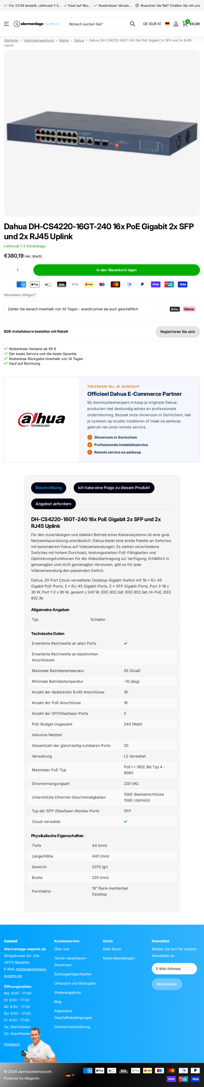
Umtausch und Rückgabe (75, 983)
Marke (64, 40)
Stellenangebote (67, 992)
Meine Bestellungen (119, 958)
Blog (57, 1001)
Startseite (11, 40)
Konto (108, 941)
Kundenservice (66, 941)
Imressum (12, 1044)
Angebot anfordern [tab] (53, 503)
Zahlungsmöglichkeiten (73, 974)
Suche (132, 24)
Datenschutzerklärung (72, 1026)
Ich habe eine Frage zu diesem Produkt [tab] (114, 487)
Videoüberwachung (39, 40)
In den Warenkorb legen (117, 270)
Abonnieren (167, 984)
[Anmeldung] (175, 24)
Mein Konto (112, 949)
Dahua (79, 40)
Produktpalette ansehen (7, 24)
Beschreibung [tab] (49, 487)
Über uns (61, 949)
